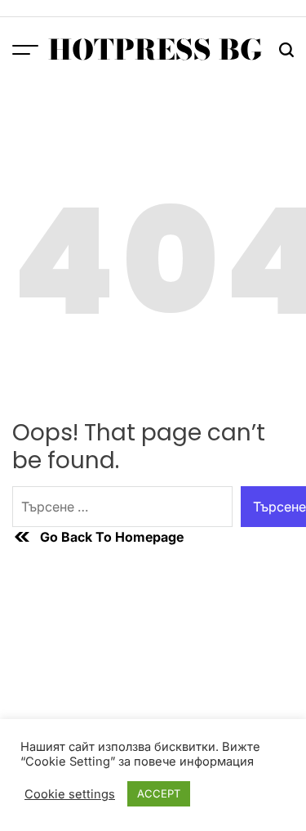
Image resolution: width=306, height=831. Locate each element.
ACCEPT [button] (158, 793)
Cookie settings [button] (69, 794)
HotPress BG (155, 50)
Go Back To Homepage (112, 537)
